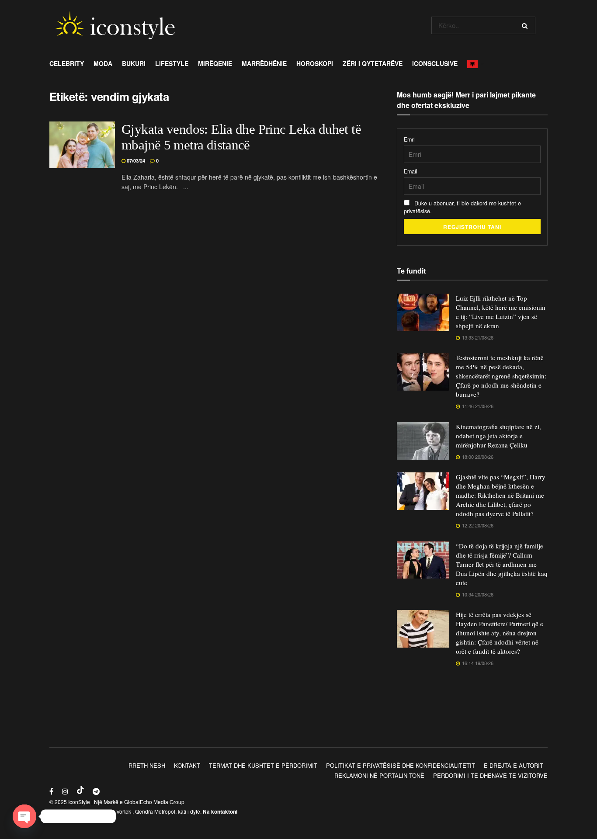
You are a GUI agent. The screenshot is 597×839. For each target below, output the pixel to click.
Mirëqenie (215, 63)
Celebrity (66, 63)
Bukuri (134, 63)
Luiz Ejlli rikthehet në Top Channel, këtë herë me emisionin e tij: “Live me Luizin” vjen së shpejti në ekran (500, 312)
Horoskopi (314, 63)
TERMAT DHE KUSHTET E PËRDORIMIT (263, 765)
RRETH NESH (146, 765)
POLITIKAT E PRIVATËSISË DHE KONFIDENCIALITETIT (400, 765)
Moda (103, 63)
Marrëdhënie (264, 63)
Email (410, 171)
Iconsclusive (435, 63)
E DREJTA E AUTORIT (513, 765)
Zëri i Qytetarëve (373, 63)
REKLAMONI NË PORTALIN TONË (379, 775)
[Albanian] (474, 63)
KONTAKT (187, 765)
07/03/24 (135, 160)
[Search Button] (526, 25)
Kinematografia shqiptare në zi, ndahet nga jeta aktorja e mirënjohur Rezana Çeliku (498, 435)
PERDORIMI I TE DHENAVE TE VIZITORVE (490, 775)
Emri (409, 139)
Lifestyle (171, 63)
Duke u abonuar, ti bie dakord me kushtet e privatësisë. (462, 207)
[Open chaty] (24, 816)
